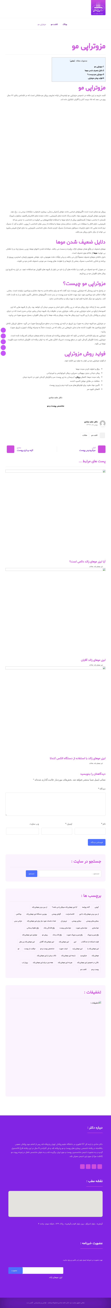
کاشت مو (94, 435)
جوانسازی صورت (81, 928)
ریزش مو (45, 934)
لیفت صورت (63, 948)
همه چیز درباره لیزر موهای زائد (43, 962)
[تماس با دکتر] (3, 341)
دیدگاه (102, 789)
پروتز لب (25, 962)
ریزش (78, 377)
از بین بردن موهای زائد (39, 907)
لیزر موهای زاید (77, 948)
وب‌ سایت (34, 824)
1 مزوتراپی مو (99, 66)
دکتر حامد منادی (91, 422)
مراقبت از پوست (29, 948)
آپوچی (97, 907)
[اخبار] (3, 353)
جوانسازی (95, 928)
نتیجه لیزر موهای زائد (68, 955)
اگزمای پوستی (56, 914)
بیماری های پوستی (92, 921)
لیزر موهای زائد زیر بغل (27, 941)
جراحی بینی (18, 921)
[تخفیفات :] (55, 1046)
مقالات (84, 435)
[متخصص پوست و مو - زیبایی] (98, 7)
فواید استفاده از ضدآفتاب (90, 941)
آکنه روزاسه (86, 907)
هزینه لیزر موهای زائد (65, 962)
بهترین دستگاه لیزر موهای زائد (36, 914)
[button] (55, 1202)
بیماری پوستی (76, 921)
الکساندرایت (70, 914)
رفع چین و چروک (93, 934)
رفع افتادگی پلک (49, 928)
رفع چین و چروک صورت (75, 934)
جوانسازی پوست (65, 928)
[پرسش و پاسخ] (3, 347)
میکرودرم (84, 955)
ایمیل (68, 824)
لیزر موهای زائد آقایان (47, 941)
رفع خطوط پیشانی (33, 928)
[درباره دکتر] (3, 335)
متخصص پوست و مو (47, 948)
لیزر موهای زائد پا (93, 948)
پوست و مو (95, 969)
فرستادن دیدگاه (97, 842)
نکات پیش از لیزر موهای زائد (46, 955)
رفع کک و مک (57, 934)
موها (95, 253)
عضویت (14, 1270)
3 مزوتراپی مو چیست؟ (95, 74)
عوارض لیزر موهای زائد (29, 934)
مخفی (72, 61)
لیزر (75, 941)
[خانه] (3, 330)
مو (18, 948)
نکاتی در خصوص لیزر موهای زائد (88, 962)
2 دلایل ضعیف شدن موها (94, 70)
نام (103, 824)
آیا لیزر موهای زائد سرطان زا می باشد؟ (64, 907)
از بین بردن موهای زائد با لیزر (89, 914)
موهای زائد (95, 955)
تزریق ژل (64, 921)
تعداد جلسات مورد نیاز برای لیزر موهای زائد (41, 921)
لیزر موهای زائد (98, 566)
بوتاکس (18, 914)
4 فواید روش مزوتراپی (96, 78)
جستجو (31, 873)
